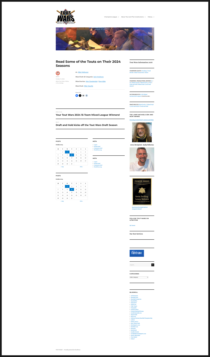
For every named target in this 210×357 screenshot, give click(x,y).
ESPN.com (133, 304)
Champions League (110, 17)
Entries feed (97, 146)
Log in (95, 144)
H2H (150, 82)
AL (151, 81)
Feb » (81, 166)
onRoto (133, 320)
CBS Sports (134, 302)
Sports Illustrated (135, 335)
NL (130, 82)
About (146, 72)
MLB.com (133, 316)
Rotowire (133, 328)
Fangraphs (134, 308)
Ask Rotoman (134, 295)
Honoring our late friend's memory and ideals (142, 120)
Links (57, 83)
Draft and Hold (133, 84)
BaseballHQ (134, 301)
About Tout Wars (60, 81)
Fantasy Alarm (134, 309)
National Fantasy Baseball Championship (141, 318)
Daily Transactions (139, 72)
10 (71, 155)
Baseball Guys (134, 297)
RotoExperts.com (135, 325)
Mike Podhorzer (83, 72)
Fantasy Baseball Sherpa (137, 311)
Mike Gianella (88, 86)
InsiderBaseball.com (136, 313)
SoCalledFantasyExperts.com (138, 333)
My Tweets (132, 225)
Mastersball (134, 314)
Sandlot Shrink (135, 332)
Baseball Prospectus (136, 299)
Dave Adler (102, 81)
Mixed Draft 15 (144, 82)
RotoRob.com (134, 327)
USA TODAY (134, 337)
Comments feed (98, 148)
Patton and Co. (134, 321)
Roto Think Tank (135, 323)
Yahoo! (133, 339)
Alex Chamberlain (91, 81)
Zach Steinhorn (99, 77)
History (150, 17)
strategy (61, 83)
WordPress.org (98, 150)
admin (57, 76)
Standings (144, 71)
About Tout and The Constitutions (132, 17)
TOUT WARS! (59, 350)
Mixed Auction (136, 82)
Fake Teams (134, 306)
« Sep (62, 166)
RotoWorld (134, 330)
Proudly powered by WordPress (72, 350)
